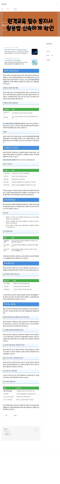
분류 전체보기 (49, 43)
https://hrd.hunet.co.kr (9, 47)
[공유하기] (8, 415)
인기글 (52, 55)
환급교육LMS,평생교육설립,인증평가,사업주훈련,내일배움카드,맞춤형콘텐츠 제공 (16, 63)
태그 (8, 9)
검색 (54, 4)
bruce (4, 4)
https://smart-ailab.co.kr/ (10, 58)
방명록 (15, 9)
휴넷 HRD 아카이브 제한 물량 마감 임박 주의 (16, 50)
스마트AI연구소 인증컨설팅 (12, 60)
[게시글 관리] (10, 415)
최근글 (47, 55)
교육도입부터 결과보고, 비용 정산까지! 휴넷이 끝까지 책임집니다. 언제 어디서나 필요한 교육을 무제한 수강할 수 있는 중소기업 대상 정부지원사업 (16, 52)
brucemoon (6, 431)
